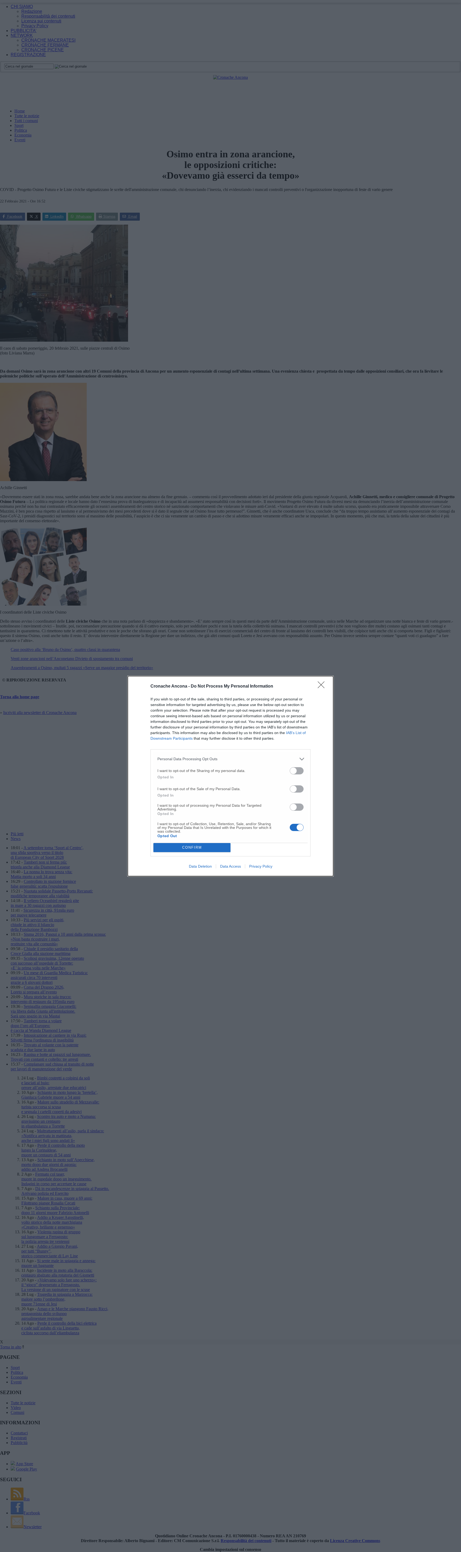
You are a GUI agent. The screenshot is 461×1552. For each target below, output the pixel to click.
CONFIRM (192, 847)
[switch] (297, 770)
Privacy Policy (260, 866)
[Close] (323, 686)
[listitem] (230, 759)
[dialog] (230, 776)
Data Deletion (200, 866)
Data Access (230, 866)
